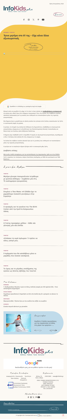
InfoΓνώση (6, 298)
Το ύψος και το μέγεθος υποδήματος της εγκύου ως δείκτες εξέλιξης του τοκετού (20, 270)
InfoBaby (6, 32)
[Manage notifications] (63, 415)
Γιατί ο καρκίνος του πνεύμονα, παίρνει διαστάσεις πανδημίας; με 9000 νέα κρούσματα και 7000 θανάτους (31, 158)
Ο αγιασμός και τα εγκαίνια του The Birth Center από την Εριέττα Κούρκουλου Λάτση (20, 209)
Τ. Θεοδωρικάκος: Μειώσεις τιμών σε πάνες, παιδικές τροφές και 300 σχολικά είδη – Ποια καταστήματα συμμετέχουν (30, 287)
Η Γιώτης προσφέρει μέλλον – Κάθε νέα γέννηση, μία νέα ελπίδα (19, 224)
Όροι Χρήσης (15, 378)
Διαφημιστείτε (10, 376)
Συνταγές (6, 304)
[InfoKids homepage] (18, 9)
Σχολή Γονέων (7, 291)
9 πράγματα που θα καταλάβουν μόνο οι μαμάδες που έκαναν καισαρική (19, 254)
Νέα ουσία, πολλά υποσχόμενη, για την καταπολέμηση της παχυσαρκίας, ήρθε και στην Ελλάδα (31, 154)
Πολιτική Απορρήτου (23, 379)
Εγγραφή (54, 409)
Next (53, 331)
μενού (58, 14)
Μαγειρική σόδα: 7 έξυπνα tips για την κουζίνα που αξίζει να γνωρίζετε (25, 301)
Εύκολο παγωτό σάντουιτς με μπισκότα (15, 306)
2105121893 (48, 376)
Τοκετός (12, 32)
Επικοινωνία (19, 376)
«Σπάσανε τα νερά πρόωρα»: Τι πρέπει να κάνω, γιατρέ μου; (20, 239)
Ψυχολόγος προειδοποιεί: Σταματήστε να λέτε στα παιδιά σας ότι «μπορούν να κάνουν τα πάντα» (30, 294)
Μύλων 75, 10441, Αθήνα (39, 377)
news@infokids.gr (58, 376)
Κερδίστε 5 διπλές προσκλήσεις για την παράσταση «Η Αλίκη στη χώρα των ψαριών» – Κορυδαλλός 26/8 (45, 323)
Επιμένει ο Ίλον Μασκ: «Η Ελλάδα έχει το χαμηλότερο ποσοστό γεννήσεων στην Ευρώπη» (19, 193)
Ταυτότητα (28, 376)
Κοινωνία (6, 284)
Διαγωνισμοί (40, 316)
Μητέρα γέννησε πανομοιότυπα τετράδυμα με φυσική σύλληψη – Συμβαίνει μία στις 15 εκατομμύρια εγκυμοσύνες (20, 178)
